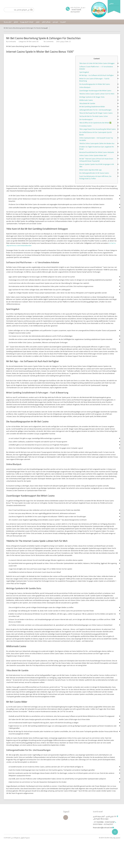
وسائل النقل (46, 21)
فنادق (16, 21)
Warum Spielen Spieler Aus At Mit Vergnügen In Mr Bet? (96, 165)
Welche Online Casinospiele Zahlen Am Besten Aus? (96, 143)
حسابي (111, 3)
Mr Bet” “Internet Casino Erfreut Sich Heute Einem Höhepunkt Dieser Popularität (96, 160)
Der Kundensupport (86, 119)
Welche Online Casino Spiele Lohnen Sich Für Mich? (96, 93)
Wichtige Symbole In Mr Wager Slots (91, 97)
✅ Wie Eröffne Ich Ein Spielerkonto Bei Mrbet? (95, 122)
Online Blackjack (84, 87)
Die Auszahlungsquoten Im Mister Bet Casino (94, 84)
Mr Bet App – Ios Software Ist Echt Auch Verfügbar (96, 75)
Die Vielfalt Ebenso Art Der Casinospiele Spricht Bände (95, 133)
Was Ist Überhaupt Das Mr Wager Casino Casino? (96, 113)
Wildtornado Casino (86, 100)
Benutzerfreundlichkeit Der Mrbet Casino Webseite (96, 152)
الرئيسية (46, 28)
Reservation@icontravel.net (102, 827)
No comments (48, 41)
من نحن (55, 21)
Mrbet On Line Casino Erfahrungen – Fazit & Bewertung (94, 79)
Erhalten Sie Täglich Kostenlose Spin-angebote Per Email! (96, 148)
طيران (37, 21)
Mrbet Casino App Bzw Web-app (90, 169)
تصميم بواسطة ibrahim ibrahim (109, 837)
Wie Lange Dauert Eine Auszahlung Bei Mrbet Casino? (97, 129)
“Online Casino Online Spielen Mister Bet (93, 155)
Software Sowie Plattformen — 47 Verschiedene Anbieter (96, 67)
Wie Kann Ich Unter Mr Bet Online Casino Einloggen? (97, 63)
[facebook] (65, 817)
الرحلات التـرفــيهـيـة (26, 21)
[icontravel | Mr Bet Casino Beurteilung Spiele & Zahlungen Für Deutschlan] (99, 10)
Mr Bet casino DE (33, 41)
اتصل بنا (63, 21)
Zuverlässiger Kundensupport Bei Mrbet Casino (95, 90)
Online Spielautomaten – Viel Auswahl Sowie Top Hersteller (96, 139)
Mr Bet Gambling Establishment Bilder (92, 106)
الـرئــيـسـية (7, 21)
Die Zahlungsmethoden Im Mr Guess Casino (94, 173)
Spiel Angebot (84, 72)
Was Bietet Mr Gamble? (87, 103)
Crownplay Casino (85, 125)
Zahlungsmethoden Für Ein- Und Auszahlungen (95, 109)
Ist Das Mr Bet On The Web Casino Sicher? (93, 116)
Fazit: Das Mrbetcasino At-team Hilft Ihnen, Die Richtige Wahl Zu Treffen (95, 177)
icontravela (12, 41)
